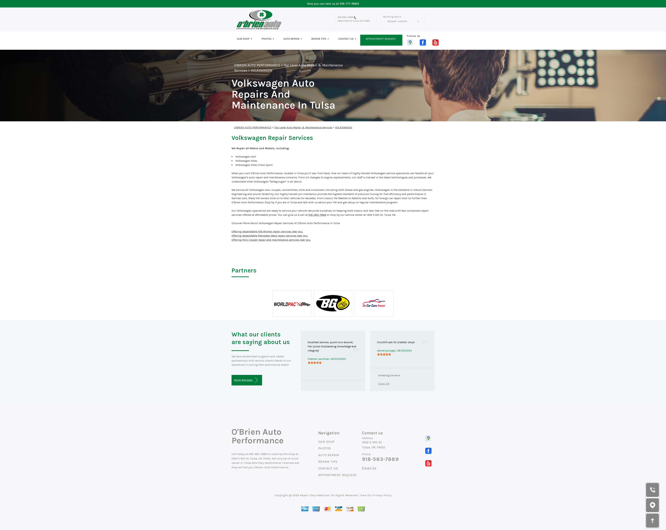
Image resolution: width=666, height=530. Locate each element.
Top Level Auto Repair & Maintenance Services (303, 127)
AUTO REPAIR (291, 38)
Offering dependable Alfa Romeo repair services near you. (267, 231)
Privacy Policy (382, 495)
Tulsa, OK (384, 383)
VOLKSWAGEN (261, 70)
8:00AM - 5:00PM (397, 21)
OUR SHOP (243, 38)
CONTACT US (346, 38)
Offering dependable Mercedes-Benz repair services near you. (270, 235)
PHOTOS (266, 38)
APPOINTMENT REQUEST (381, 38)
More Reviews (243, 380)
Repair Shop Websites (315, 495)
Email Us (369, 468)
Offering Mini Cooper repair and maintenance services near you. (271, 239)
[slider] (315, 362)
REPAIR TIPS (318, 38)
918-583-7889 (345, 17)
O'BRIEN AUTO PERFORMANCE (257, 65)
